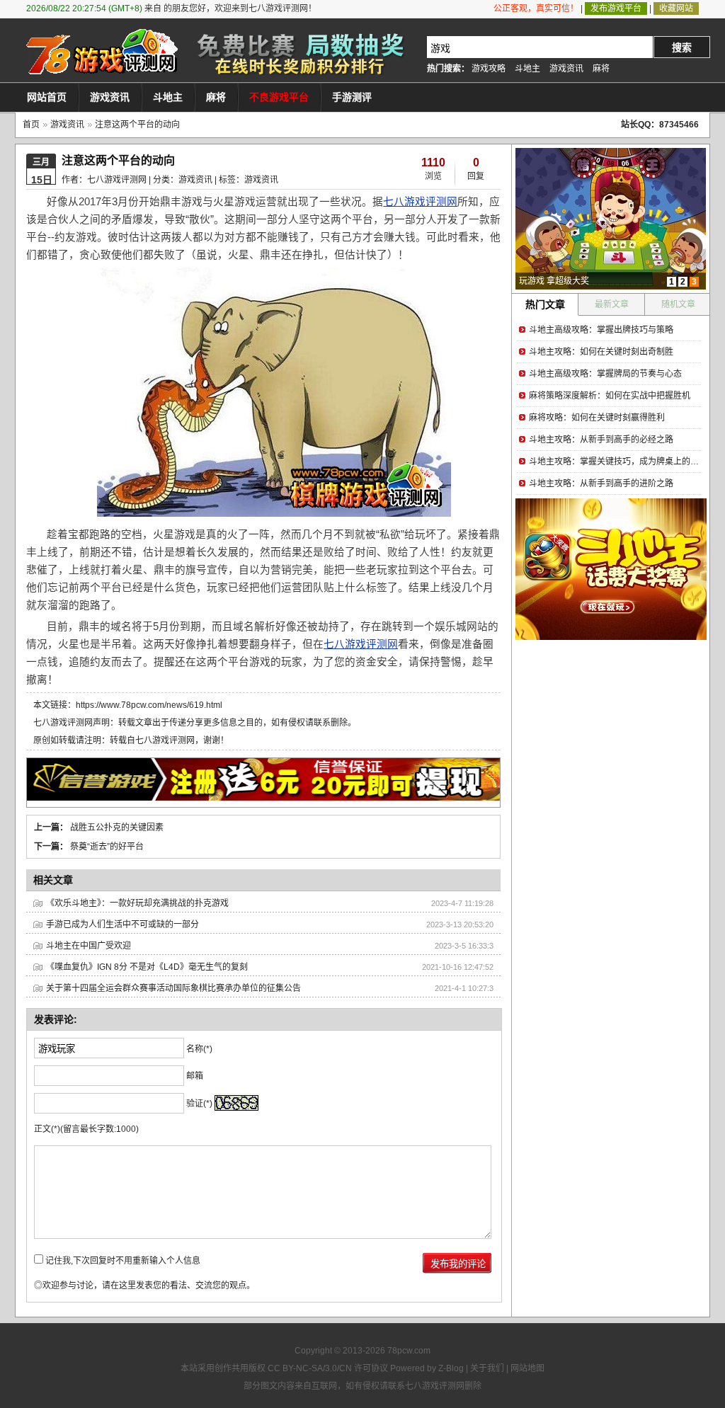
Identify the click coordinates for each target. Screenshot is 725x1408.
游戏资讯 (566, 69)
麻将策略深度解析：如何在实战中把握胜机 (609, 396)
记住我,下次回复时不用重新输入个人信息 (122, 1261)
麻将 (601, 69)
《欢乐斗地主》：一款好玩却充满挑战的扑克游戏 (137, 903)
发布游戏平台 (615, 8)
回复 (475, 176)
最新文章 (612, 304)
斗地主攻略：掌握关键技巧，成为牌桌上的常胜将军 (626, 462)
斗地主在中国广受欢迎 (88, 946)
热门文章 (545, 304)
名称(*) (199, 1049)
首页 (31, 125)
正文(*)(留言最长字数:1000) (86, 1129)
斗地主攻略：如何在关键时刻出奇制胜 (601, 352)
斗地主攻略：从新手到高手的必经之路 (601, 440)
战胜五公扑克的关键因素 (117, 827)
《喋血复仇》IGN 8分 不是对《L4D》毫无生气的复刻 (147, 967)
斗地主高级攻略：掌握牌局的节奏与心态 (605, 374)
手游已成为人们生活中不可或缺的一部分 (122, 924)
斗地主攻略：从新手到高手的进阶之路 (601, 483)
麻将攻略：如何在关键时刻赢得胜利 (597, 418)
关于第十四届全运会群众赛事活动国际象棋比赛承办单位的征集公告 (173, 988)
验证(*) (199, 1104)
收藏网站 (676, 8)
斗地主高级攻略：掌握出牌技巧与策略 (601, 330)
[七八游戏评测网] (101, 52)
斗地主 (527, 69)
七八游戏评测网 (420, 201)
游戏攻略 (489, 69)
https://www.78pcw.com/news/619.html (149, 705)
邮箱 (194, 1076)
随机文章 (678, 304)
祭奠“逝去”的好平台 (107, 847)
